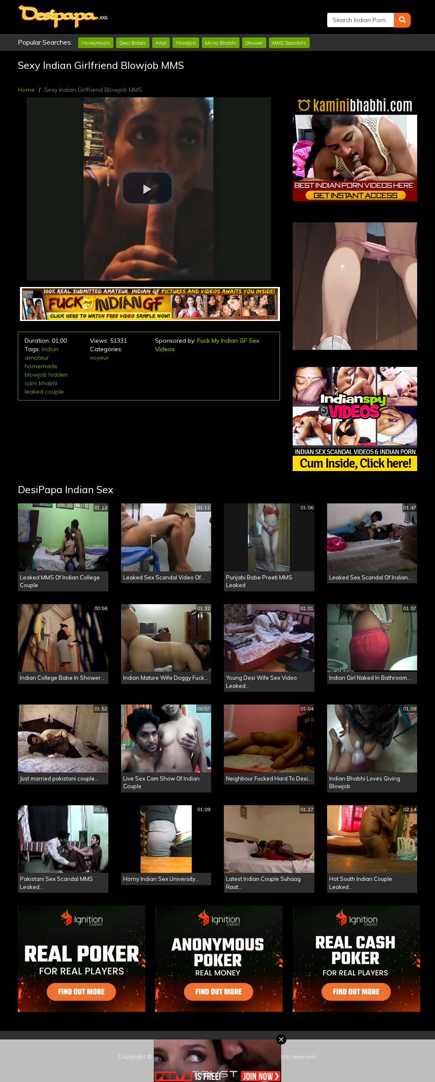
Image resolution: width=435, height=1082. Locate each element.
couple (54, 391)
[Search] (402, 20)
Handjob (186, 43)
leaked (34, 391)
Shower (254, 43)
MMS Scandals (289, 43)
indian (50, 349)
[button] (147, 187)
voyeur (99, 357)
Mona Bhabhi (220, 43)
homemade (41, 366)
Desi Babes (132, 43)
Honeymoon (96, 43)
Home (26, 90)
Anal (161, 43)
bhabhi (48, 383)
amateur (37, 357)
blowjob (36, 374)
